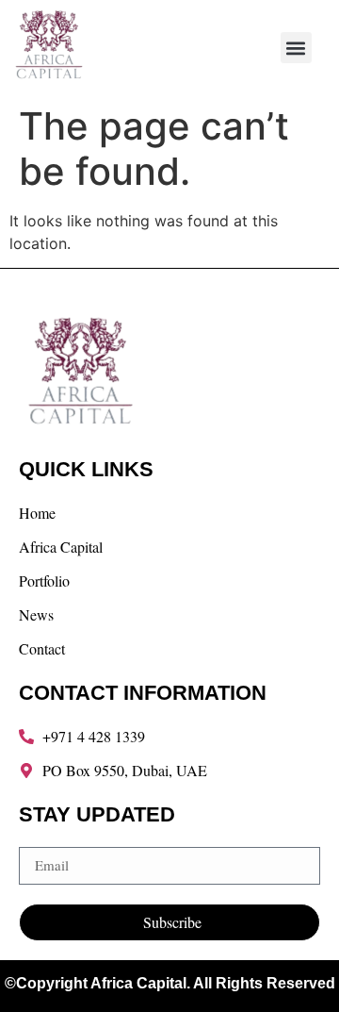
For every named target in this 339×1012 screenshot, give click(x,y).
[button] (296, 47)
